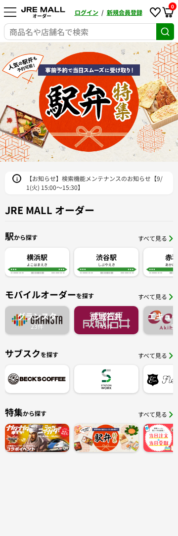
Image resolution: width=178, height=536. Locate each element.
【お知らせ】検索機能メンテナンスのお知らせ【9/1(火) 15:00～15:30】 (94, 182)
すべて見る (152, 238)
